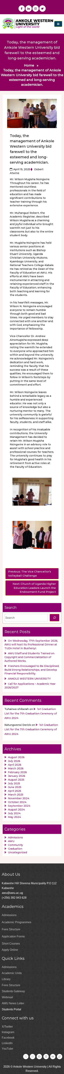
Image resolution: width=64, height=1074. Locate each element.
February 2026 (17, 772)
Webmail (7, 997)
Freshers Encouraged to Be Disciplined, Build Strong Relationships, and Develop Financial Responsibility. (31, 669)
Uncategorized (17, 852)
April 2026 (14, 764)
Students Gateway (13, 991)
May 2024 (14, 817)
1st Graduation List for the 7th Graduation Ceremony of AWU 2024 (30, 713)
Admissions (15, 837)
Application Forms (13, 936)
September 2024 (19, 805)
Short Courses (11, 943)
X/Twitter (7, 1026)
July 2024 (14, 813)
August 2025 (16, 779)
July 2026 (14, 761)
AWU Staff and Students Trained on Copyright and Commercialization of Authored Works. (29, 657)
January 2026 (16, 776)
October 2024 (17, 802)
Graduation (15, 848)
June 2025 (14, 787)
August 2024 (16, 809)
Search (10, 607)
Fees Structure (11, 929)
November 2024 (18, 798)
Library (6, 979)
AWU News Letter (13, 1003)
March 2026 (15, 768)
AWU (11, 841)
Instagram (8, 1032)
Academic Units (12, 973)
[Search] (54, 617)
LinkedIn (7, 1043)
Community (15, 845)
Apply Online (10, 949)
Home (29, 65)
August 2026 (16, 757)
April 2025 (14, 790)
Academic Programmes (16, 922)
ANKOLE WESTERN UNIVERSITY (29, 678)
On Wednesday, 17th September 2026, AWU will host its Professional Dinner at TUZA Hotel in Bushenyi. (31, 644)
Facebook (8, 1037)
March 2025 (15, 794)
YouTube (7, 1048)
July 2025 (14, 783)
